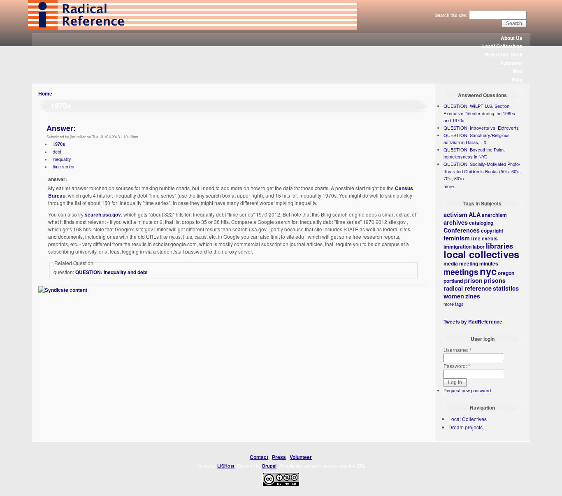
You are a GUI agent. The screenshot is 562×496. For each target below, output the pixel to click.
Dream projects (465, 427)
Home (45, 93)
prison (473, 280)
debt (57, 151)
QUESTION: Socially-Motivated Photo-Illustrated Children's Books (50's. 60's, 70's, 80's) (482, 171)
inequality (62, 159)
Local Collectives (502, 46)
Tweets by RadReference (473, 321)
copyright (492, 230)
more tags (454, 303)
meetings (461, 271)
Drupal (269, 466)
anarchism (494, 215)
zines (472, 296)
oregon (506, 273)
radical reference (468, 288)
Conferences (462, 230)
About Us (512, 38)
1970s (59, 144)
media (451, 263)
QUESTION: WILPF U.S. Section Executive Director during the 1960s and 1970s (479, 112)
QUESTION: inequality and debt (111, 272)
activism (455, 214)
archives (456, 222)
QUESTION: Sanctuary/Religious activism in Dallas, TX (477, 139)
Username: (457, 349)
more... (450, 186)
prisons (495, 280)
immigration (457, 246)
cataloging (481, 222)
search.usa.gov (103, 214)
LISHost (226, 466)
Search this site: (451, 15)
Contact (259, 457)
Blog (517, 79)
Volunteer (511, 63)
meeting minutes (478, 263)
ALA (475, 214)
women (454, 296)
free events (484, 238)
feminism (457, 238)
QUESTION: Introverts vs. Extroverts (481, 127)
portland (453, 280)
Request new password (467, 390)
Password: (457, 365)
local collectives (481, 254)
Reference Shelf (504, 54)
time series (63, 166)
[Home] (192, 27)
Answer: (61, 128)
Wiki (518, 71)
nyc (488, 271)
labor (479, 246)
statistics (506, 288)
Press (279, 457)
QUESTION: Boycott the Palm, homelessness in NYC (474, 153)
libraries (499, 246)
